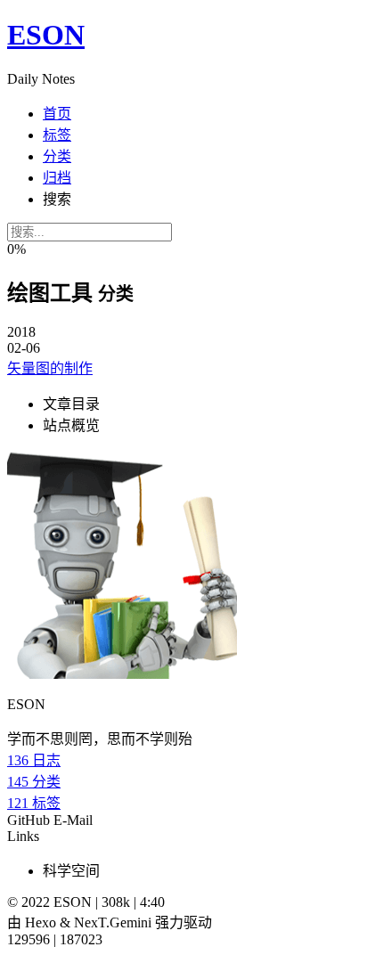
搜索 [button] (57, 199)
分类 (57, 156)
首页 (57, 113)
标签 (57, 135)
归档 (57, 177)
